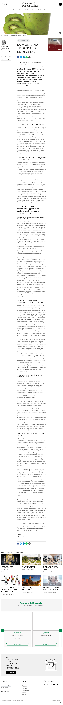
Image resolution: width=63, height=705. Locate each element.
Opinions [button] (46, 10)
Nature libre (28, 567)
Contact (24, 692)
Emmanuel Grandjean (10, 571)
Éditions (24, 684)
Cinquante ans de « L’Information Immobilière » (10, 590)
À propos (24, 686)
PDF (4, 59)
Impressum (25, 694)
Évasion (34, 10)
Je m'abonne (10, 672)
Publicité (24, 688)
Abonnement (25, 690)
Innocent (28, 148)
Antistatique (59, 700)
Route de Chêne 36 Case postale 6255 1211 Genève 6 (6, 686)
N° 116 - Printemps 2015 (23, 40)
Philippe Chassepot (30, 569)
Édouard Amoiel (30, 592)
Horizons (21, 10)
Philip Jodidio (50, 571)
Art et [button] (14, 10)
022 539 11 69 (7, 691)
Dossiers (40, 10)
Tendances (28, 10)
